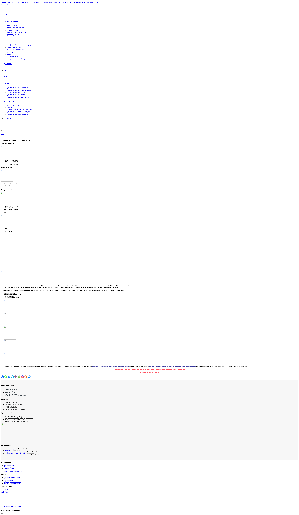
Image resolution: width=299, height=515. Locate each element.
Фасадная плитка (11, 392)
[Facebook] (2, 376)
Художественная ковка (10, 479)
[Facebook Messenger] (29, 376)
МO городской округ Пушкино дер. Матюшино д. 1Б (80, 2)
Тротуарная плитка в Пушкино (12, 506)
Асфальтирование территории (12, 482)
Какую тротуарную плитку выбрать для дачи (18, 455)
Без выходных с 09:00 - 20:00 (52, 2)
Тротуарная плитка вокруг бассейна (15, 453)
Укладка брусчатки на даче (13, 416)
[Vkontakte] (9, 376)
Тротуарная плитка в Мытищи (12, 508)
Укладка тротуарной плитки (12, 477)
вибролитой (95, 366)
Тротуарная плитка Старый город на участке (19, 418)
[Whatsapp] (6, 376)
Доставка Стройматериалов (12, 483)
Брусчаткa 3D (8, 450)
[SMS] (19, 376)
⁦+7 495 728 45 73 (7, 2)
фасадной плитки (123, 366)
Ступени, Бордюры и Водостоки (16, 396)
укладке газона (172, 366)
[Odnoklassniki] (26, 376)
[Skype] (12, 376)
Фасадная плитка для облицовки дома (16, 452)
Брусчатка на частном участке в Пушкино (18, 421)
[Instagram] (22, 376)
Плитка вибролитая (11, 389)
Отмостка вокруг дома (11, 449)
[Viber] (16, 376)
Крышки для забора (11, 394)
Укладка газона (8, 480)
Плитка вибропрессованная (14, 391)
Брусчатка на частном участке (14, 419)
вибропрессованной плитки (109, 366)
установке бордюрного (184, 366)
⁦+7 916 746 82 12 (21, 2)
